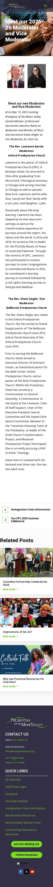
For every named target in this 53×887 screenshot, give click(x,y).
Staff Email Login (16, 787)
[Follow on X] (26, 871)
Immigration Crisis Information (30, 509)
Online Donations (27, 854)
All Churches (13, 779)
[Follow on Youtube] (32, 871)
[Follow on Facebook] (20, 871)
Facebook (11, 794)
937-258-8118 (20, 739)
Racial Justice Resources (20, 815)
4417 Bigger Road (14, 757)
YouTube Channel (16, 801)
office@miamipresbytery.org (19, 751)
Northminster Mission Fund (22, 822)
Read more (9, 589)
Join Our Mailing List (26, 844)
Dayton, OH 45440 (15, 762)
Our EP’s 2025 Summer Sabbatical (25, 520)
